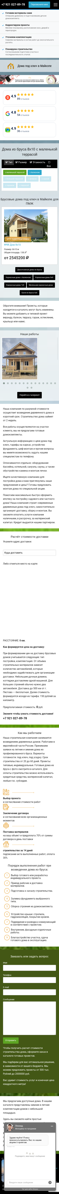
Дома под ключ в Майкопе (34, 66)
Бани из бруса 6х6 (29, 293)
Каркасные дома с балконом (18, 277)
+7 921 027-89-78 (13, 4)
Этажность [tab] (38, 162)
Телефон (7, 975)
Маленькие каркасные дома (41, 285)
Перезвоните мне (39, 4)
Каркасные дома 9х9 (44, 277)
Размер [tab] (22, 162)
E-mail (6, 987)
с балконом (35, 172)
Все (49, 166)
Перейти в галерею (29, 395)
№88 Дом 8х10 (12, 244)
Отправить (10, 1040)
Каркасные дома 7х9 (15, 285)
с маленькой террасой (15, 172)
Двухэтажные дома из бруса (29, 270)
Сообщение (8, 999)
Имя (5, 963)
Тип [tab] (10, 162)
